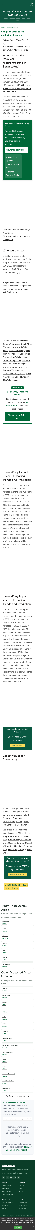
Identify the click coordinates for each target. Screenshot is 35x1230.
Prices (23, 18)
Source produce (6, 1191)
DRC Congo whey (16, 849)
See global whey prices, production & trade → (12, 33)
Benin (28, 18)
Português (30, 1215)
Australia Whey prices (19, 364)
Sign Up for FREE (17, 745)
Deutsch (23, 1215)
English (12, 1215)
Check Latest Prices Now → (17, 417)
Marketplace (5, 1188)
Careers (21, 1188)
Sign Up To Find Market (17, 874)
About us (21, 1185)
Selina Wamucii (8, 1166)
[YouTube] (18, 1177)
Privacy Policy (23, 1202)
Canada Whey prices (12, 360)
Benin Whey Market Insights (15, 50)
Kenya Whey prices (11, 344)
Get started (5, 1205)
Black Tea (11, 825)
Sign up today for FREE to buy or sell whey (16, 886)
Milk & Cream (9, 815)
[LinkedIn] (3, 1177)
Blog (20, 1194)
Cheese (22, 818)
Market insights (6, 1185)
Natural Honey (9, 821)
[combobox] (17, 1119)
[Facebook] (11, 1177)
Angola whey (13, 836)
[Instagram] (14, 1177)
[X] (7, 1177)
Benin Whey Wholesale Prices (16, 46)
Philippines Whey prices (19, 350)
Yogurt (19, 815)
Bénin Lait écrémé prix (19, 1096)
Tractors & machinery (8, 1194)
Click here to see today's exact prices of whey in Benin (17, 88)
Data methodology (7, 1202)
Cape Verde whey (16, 843)
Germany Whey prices (13, 370)
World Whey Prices (15, 18)
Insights (3, 27)
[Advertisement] (17, 202)
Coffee (19, 821)
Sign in (4, 1208)
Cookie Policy (23, 1208)
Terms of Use (23, 1205)
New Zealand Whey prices (14, 367)
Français (17, 1215)
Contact (21, 1191)
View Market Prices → (16, 150)
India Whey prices (11, 354)
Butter (15, 818)
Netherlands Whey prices (14, 373)
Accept (18, 1227)
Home (6, 18)
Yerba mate (23, 825)
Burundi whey (14, 839)
